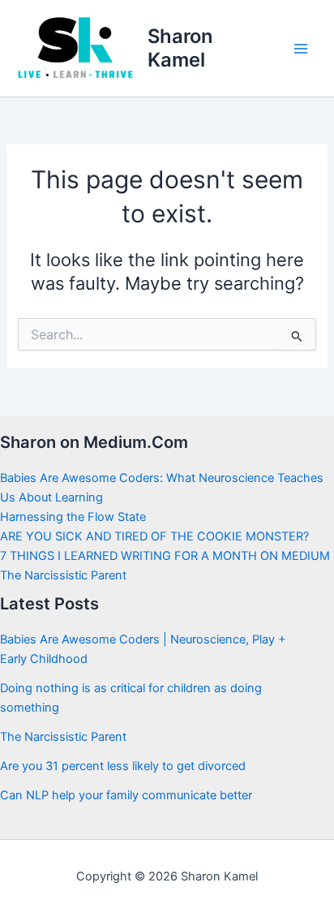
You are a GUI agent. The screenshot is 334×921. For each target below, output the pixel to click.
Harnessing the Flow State (73, 517)
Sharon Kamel (180, 47)
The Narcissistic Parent (63, 575)
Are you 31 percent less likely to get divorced (123, 766)
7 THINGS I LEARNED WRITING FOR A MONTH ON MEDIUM (165, 556)
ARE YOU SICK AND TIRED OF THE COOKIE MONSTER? (154, 536)
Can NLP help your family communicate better (126, 795)
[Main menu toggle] (301, 49)
